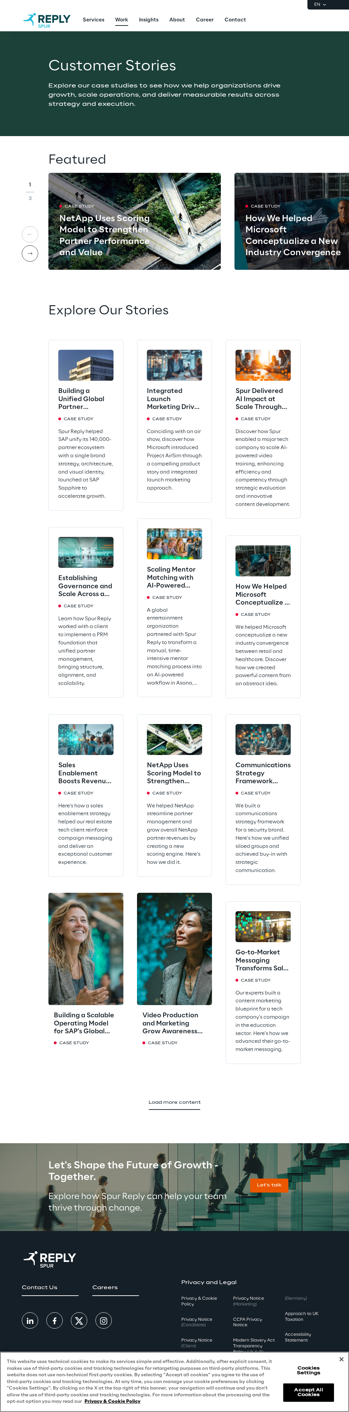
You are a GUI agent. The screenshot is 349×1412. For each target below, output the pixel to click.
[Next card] (30, 253)
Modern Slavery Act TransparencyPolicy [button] (254, 1346)
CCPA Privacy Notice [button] (247, 1322)
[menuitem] (93, 20)
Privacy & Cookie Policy (112, 1401)
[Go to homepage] (47, 20)
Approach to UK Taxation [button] (301, 1317)
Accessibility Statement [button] (298, 1337)
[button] (269, 1186)
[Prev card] (30, 234)
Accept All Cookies (308, 1392)
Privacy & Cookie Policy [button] (199, 1301)
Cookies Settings (308, 1370)
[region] (174, 1382)
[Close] (341, 1359)
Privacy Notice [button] (196, 1322)
